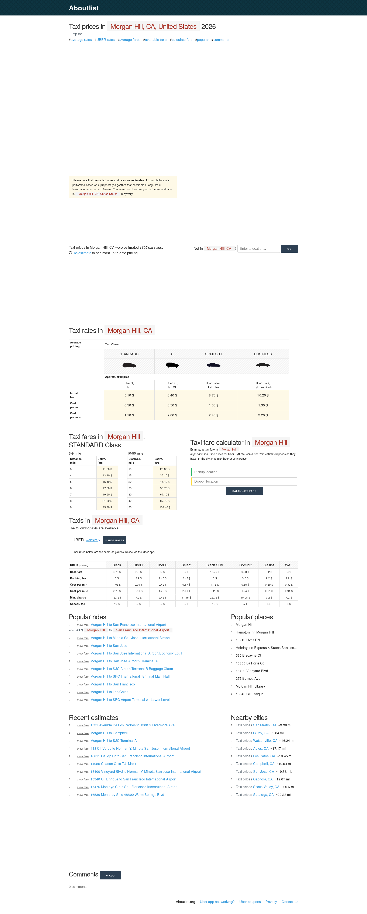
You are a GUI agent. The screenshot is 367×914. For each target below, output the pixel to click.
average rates (81, 39)
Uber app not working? (217, 901)
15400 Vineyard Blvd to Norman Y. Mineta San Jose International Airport (145, 771)
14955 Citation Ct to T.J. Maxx (113, 763)
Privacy (271, 901)
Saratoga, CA (255, 794)
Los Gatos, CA (255, 756)
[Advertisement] (183, 72)
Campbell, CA (255, 763)
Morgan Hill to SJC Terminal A (113, 740)
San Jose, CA (255, 771)
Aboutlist (84, 8)
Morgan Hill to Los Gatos (109, 691)
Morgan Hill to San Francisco (112, 684)
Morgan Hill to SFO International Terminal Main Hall (130, 676)
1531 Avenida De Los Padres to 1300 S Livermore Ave (132, 725)
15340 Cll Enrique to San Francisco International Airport (133, 779)
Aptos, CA (252, 748)
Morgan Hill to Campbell (109, 732)
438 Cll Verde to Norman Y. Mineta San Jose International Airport (140, 748)
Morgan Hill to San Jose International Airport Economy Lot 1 (136, 653)
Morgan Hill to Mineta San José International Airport (130, 637)
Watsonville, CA (257, 740)
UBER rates (105, 39)
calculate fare (182, 39)
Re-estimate (81, 252)
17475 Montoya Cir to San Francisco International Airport (134, 786)
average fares (129, 39)
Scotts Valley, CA (258, 786)
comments (221, 39)
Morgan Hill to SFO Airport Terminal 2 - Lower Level (130, 699)
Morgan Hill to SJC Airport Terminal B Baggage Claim (131, 668)
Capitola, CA (254, 779)
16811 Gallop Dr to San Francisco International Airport (132, 756)
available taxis (156, 39)
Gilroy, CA (252, 732)
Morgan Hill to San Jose (108, 645)
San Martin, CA (256, 725)
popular (203, 39)
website (92, 539)
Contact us (290, 901)
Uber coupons (250, 901)
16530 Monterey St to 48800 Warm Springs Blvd (127, 794)
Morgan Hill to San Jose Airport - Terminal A (124, 661)
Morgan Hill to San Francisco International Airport (128, 624)
